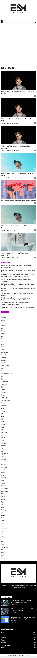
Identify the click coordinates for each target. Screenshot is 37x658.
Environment (4, 384)
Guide (2, 416)
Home (2, 25)
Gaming (3, 411)
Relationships (4, 491)
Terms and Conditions (23, 655)
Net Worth (3, 478)
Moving (3, 472)
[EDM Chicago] (18, 9)
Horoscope (4, 432)
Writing (3, 558)
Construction (4, 352)
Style (2, 520)
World (2, 555)
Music (2, 475)
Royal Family (4, 502)
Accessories (4, 315)
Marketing (3, 464)
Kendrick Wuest (5, 95)
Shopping (3, 510)
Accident (3, 317)
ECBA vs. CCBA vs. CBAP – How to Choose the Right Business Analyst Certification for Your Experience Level (18, 285)
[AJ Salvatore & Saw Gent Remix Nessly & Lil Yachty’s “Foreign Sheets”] (18, 80)
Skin (2, 512)
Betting (3, 325)
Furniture (3, 403)
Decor (2, 368)
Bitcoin (3, 333)
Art (1, 323)
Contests (3, 357)
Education (3, 379)
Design (3, 371)
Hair (2, 419)
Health (2, 422)
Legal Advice (4, 454)
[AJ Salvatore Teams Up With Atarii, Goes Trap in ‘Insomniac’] (18, 135)
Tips (2, 531)
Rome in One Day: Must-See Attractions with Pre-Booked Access (18, 307)
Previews (3, 486)
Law (2, 451)
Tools (2, 534)
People (3, 483)
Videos (3, 550)
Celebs (3, 349)
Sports (2, 518)
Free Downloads (5, 400)
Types (2, 539)
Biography (3, 331)
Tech (2, 523)
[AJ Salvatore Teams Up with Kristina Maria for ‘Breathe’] (18, 189)
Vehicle (3, 542)
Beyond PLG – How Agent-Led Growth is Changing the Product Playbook (18, 289)
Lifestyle (3, 456)
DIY (2, 376)
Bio (2, 328)
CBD (2, 347)
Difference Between (6, 373)
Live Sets (3, 459)
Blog (2, 336)
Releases (3, 494)
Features (3, 392)
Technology (4, 528)
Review (3, 496)
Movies (3, 470)
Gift (2, 414)
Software (3, 515)
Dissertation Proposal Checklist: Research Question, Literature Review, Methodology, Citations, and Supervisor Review (17, 275)
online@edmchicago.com (21, 590)
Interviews (3, 446)
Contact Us (4, 355)
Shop (2, 507)
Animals (3, 320)
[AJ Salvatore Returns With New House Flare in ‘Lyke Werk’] (18, 107)
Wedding (3, 552)
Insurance (3, 443)
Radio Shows (4, 488)
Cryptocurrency (5, 365)
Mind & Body (4, 467)
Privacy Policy (12, 655)
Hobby (2, 427)
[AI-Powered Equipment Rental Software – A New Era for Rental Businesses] (5, 611)
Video (2, 544)
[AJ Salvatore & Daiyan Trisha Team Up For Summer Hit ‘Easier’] (18, 162)
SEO (2, 504)
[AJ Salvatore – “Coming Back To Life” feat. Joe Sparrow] (18, 214)
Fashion (3, 390)
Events (2, 387)
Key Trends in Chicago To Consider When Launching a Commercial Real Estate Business (15, 303)
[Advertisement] (18, 47)
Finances (3, 395)
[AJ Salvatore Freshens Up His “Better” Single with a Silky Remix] (18, 242)
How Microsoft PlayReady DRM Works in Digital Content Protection (16, 280)
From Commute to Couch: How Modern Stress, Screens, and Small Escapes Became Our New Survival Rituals (17, 299)
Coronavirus (4, 360)
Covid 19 (3, 363)
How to (3, 438)
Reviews (3, 499)
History (3, 424)
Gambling (3, 406)
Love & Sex (4, 462)
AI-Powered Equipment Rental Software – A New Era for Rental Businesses (18, 271)
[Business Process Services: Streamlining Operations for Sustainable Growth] (5, 603)
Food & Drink (4, 398)
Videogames (4, 547)
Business (3, 339)
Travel (2, 536)
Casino (2, 344)
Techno (3, 526)
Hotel (2, 435)
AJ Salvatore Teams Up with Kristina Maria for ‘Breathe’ (18, 201)
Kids (2, 448)
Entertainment (4, 381)
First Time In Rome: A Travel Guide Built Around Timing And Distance (17, 294)
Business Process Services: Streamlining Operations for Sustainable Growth (16, 266)
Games (3, 408)
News (2, 480)
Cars (2, 341)
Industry (3, 440)
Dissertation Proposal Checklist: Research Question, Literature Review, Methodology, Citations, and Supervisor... (23, 618)
